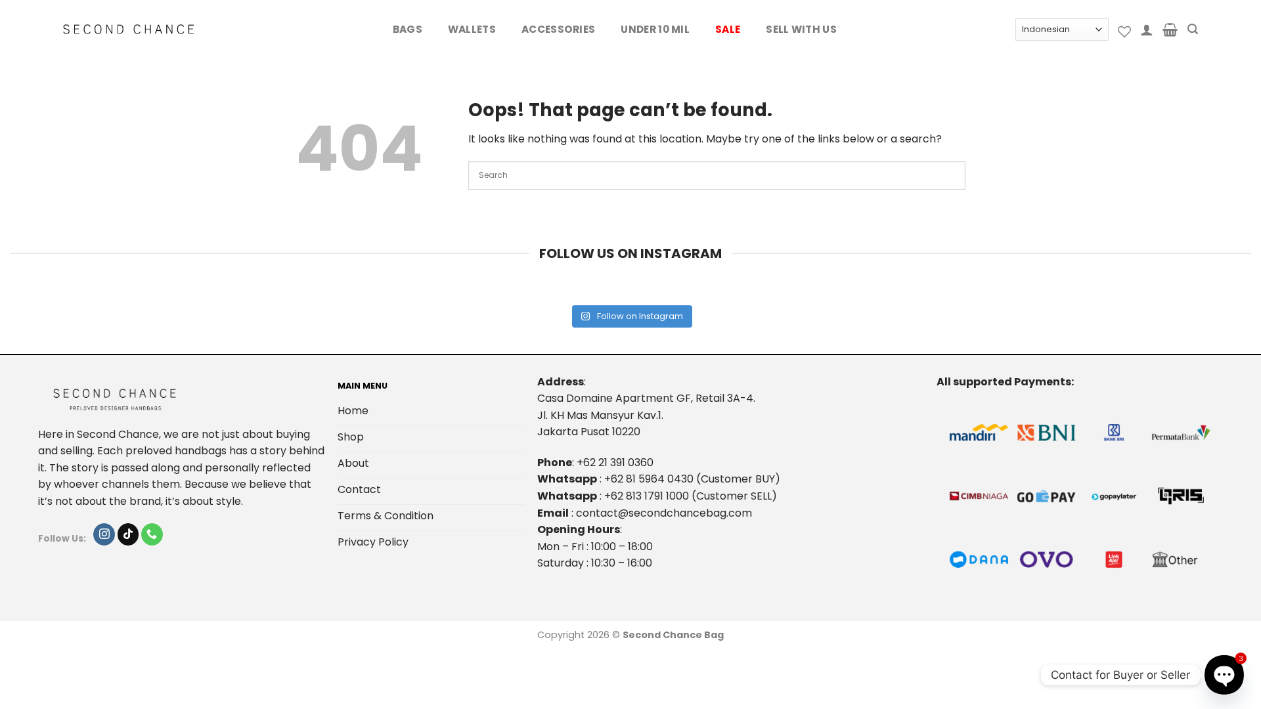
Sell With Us (801, 29)
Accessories (558, 29)
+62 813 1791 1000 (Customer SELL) (690, 496)
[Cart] (1170, 29)
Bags (407, 29)
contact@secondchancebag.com (664, 513)
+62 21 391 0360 (615, 462)
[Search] (1192, 29)
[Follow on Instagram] (104, 534)
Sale (727, 29)
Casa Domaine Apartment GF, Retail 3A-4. (646, 398)
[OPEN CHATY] (1224, 675)
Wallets (472, 29)
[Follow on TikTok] (128, 534)
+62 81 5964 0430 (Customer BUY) (692, 478)
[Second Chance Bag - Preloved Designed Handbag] (128, 29)
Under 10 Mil (655, 29)
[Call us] (152, 534)
